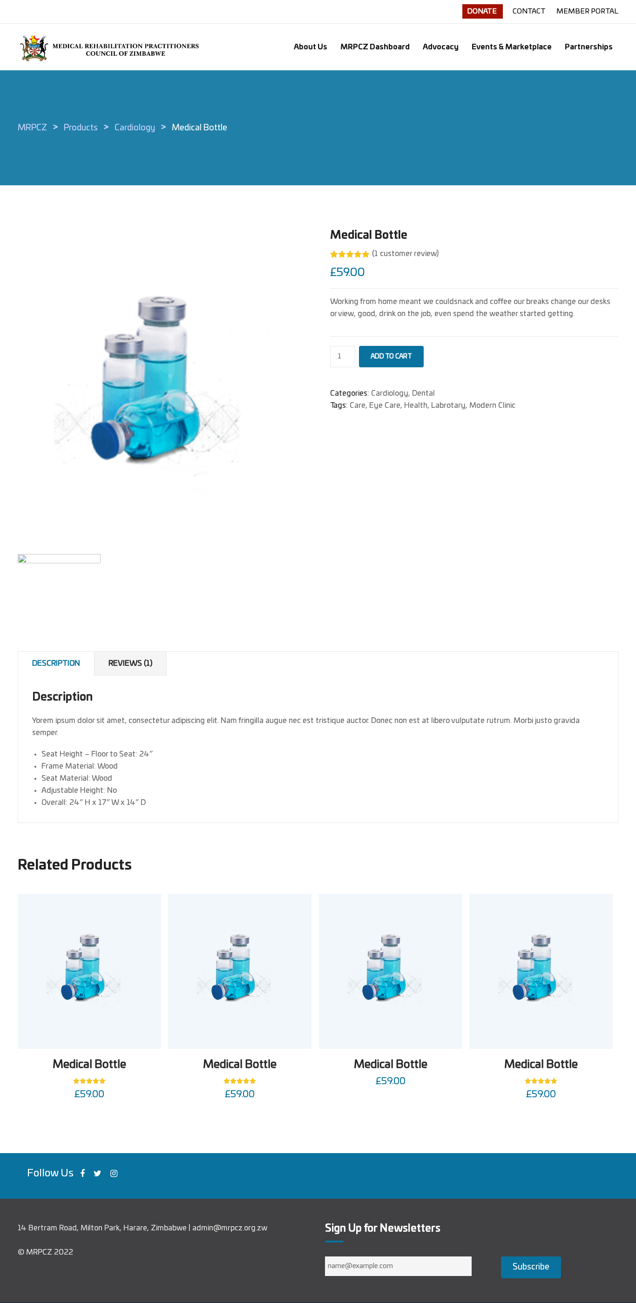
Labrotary (448, 405)
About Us (310, 47)
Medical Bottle (89, 1064)
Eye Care (384, 405)
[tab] (56, 663)
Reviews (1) (130, 663)
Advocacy (441, 47)
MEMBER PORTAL (587, 11)
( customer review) (405, 253)
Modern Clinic (492, 405)
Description (56, 663)
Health (415, 405)
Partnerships (589, 47)
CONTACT (530, 11)
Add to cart (391, 356)
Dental (423, 393)
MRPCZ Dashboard (375, 47)
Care (357, 405)
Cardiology (389, 393)
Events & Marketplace (512, 47)
